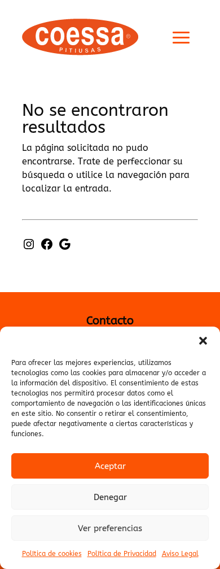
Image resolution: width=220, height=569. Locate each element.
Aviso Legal (180, 554)
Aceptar (110, 466)
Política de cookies (52, 554)
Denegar (110, 497)
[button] (203, 340)
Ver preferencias (110, 528)
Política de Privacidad (121, 554)
